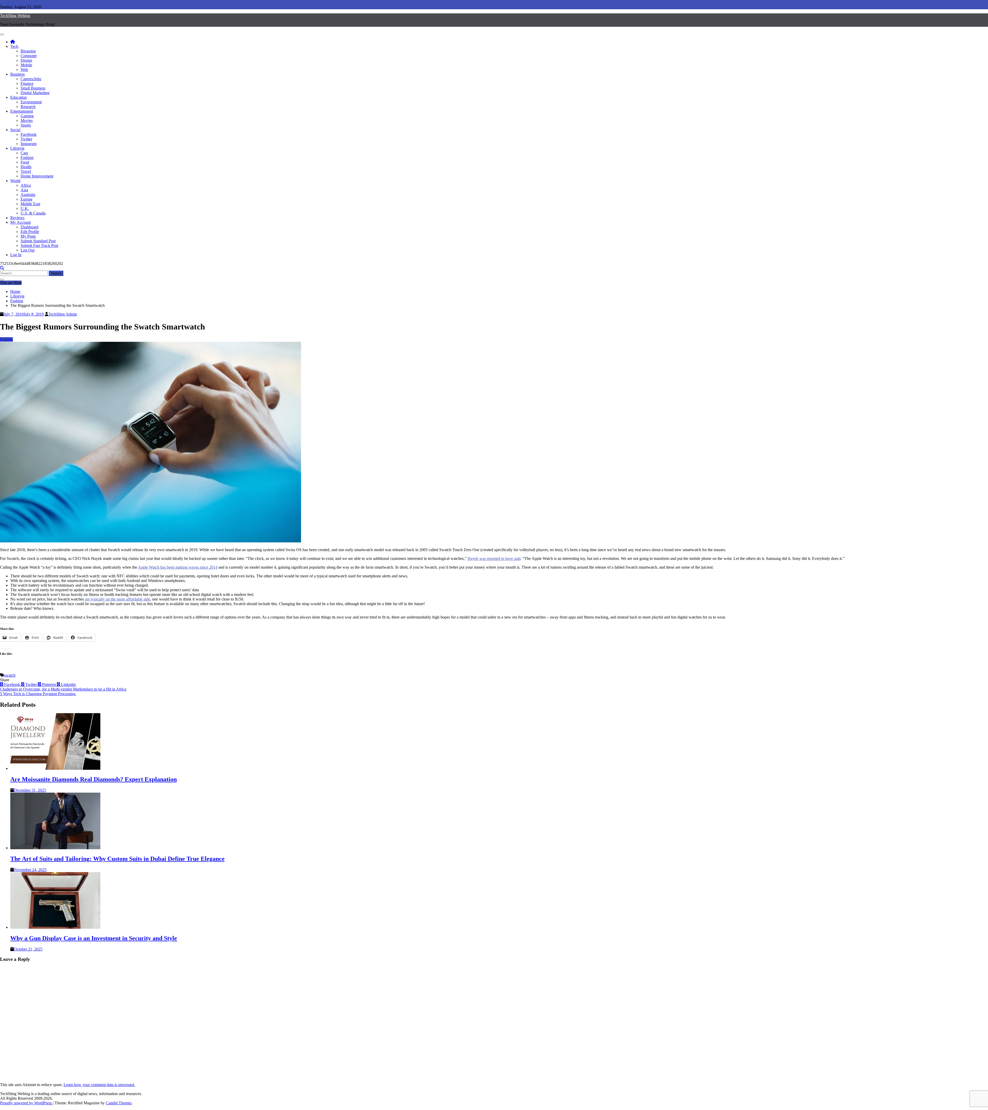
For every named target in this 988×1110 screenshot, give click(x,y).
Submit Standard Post (38, 241)
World (15, 180)
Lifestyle (17, 148)
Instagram (29, 143)
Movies (27, 120)
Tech (14, 46)
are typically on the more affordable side (117, 599)
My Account (20, 222)
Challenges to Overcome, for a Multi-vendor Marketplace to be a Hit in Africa (63, 689)
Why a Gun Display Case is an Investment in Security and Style (93, 938)
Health (26, 167)
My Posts (28, 236)
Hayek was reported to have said (494, 558)
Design (26, 60)
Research (28, 106)
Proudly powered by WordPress (26, 1103)
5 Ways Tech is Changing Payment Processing (38, 694)
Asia (24, 190)
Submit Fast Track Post (39, 245)
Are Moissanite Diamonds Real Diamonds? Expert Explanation (93, 779)
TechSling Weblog (15, 15)
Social (15, 130)
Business (17, 74)
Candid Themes (118, 1103)
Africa (26, 185)
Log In (15, 255)
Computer (29, 55)
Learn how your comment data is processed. (99, 1084)
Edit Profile (30, 231)
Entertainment (21, 111)
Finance (27, 83)
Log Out (27, 250)
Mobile (26, 65)
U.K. (25, 208)
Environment (31, 102)
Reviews (17, 218)
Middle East (30, 204)
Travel (26, 171)
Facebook (29, 134)
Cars (24, 153)
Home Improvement (37, 176)
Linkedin (68, 684)
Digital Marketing (35, 93)
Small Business (33, 88)
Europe (26, 199)
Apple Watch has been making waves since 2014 (177, 567)
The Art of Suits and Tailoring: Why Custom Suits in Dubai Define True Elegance (117, 858)
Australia (28, 194)
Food (25, 162)
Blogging (28, 51)
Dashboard (29, 227)
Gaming (27, 116)
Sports (26, 125)
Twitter (26, 139)
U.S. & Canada (33, 213)
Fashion (27, 157)
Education (18, 97)
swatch (9, 675)
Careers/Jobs (31, 79)
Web (24, 69)
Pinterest (49, 684)
